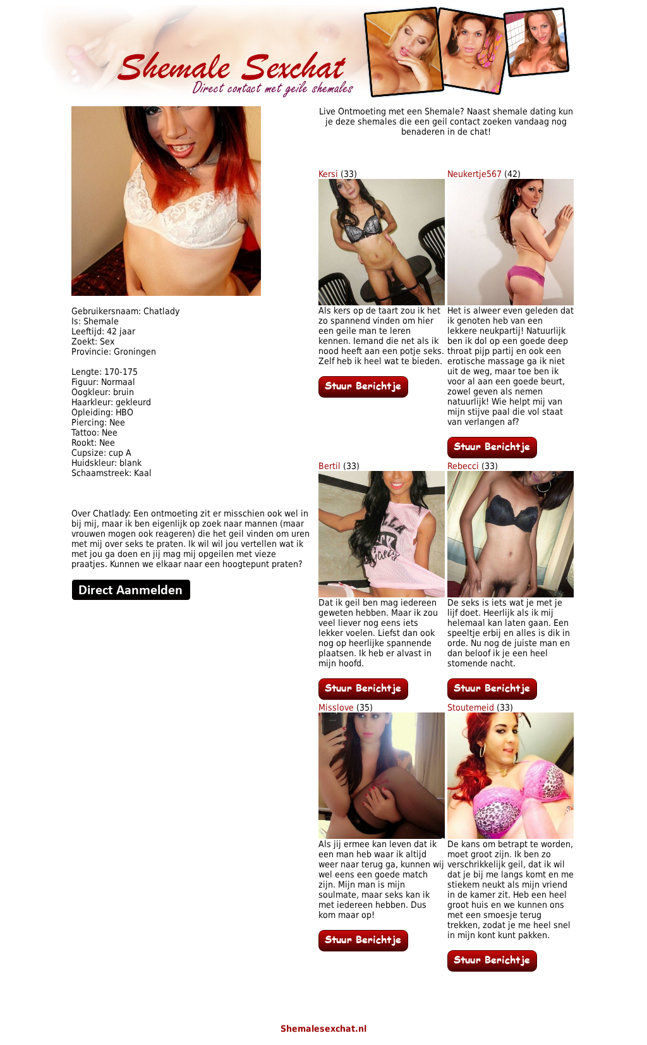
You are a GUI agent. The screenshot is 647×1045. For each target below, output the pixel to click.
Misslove (336, 707)
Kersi (328, 174)
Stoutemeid (470, 707)
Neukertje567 (474, 174)
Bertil (329, 466)
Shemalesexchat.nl (323, 1029)
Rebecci (463, 466)
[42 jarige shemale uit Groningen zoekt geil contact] (166, 293)
